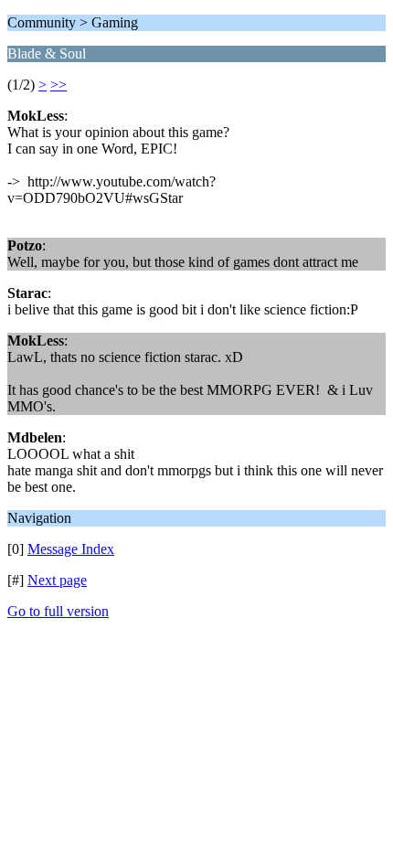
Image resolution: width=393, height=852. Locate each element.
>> (58, 84)
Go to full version (58, 611)
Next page (57, 580)
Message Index (70, 549)
